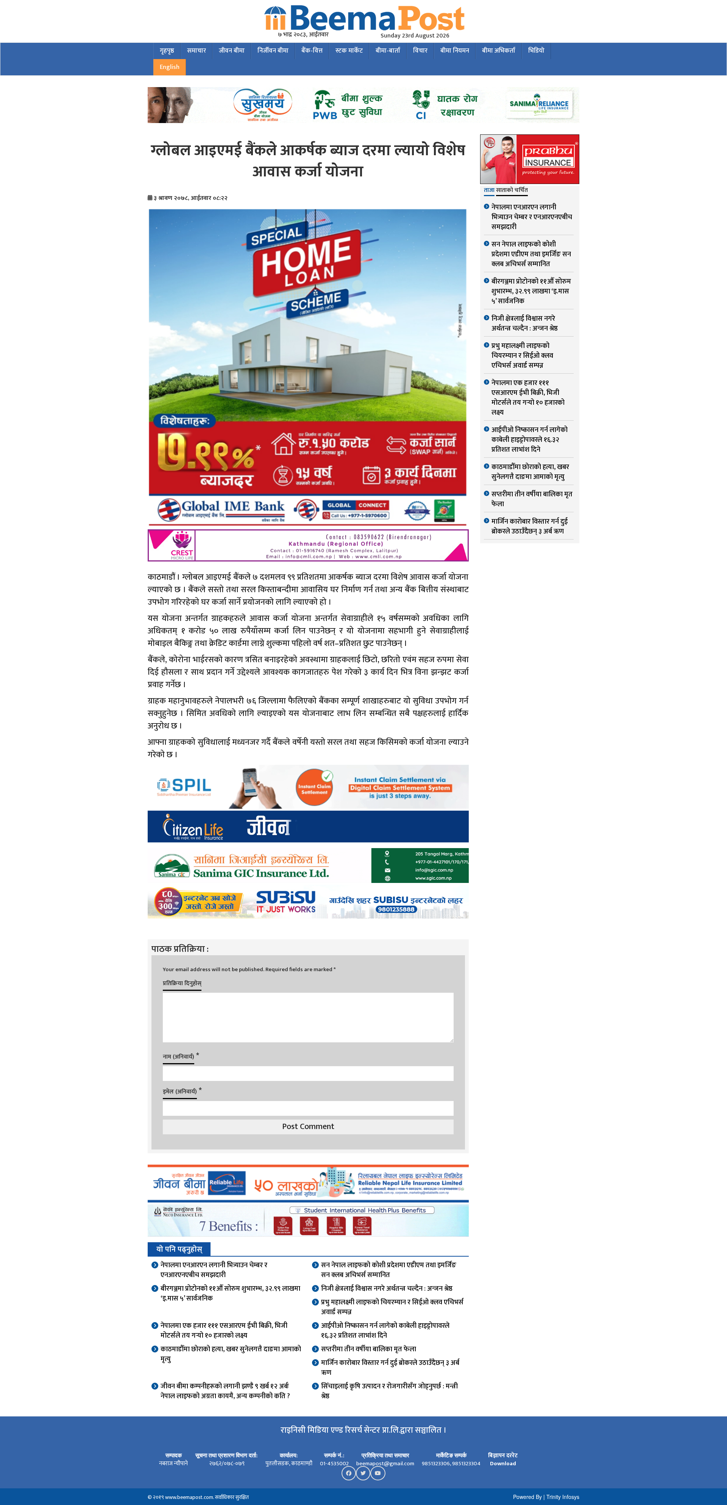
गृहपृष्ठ (167, 50)
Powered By (527, 1496)
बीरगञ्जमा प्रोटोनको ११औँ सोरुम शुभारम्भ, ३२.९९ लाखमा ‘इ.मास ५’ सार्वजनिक (230, 1294)
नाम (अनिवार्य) (178, 1057)
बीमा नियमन (454, 50)
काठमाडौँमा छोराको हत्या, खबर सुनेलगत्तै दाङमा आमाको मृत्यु (231, 1354)
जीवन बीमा (232, 50)
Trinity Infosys (562, 1496)
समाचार (196, 50)
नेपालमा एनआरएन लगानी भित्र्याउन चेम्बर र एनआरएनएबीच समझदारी (214, 1270)
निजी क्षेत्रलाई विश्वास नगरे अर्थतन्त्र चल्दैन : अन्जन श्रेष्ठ (386, 1289)
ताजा (489, 190)
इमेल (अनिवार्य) (180, 1092)
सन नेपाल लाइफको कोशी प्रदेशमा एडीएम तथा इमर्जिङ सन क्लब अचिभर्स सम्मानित (388, 1270)
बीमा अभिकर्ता (498, 50)
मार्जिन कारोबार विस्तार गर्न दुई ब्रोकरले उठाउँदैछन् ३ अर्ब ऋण (390, 1368)
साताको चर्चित (512, 190)
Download (503, 1464)
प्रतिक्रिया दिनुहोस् (182, 983)
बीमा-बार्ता (388, 50)
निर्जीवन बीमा (273, 50)
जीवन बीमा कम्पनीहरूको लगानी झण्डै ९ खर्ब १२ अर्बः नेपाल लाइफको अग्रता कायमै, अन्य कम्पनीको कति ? (225, 1391)
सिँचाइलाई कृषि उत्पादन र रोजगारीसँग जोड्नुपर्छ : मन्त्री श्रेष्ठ (389, 1391)
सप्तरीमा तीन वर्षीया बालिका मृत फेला (368, 1349)
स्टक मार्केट (349, 50)
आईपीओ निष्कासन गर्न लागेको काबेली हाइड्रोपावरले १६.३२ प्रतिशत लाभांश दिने (385, 1331)
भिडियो (536, 50)
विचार (420, 50)
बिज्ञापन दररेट (503, 1456)
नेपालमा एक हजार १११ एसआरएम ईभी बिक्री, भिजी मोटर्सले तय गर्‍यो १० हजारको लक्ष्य (224, 1331)
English (169, 67)
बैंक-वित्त (312, 50)
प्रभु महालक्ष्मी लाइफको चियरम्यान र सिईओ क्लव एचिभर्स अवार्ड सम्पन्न (392, 1307)
